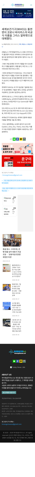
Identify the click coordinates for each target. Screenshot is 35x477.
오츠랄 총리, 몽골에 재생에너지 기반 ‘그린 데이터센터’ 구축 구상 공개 (16, 307)
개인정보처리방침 (6, 398)
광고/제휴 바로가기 (9, 392)
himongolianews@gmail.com (12, 175)
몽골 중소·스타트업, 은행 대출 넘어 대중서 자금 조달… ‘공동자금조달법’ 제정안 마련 (12, 253)
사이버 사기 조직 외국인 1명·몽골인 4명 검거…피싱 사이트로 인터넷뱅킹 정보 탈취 (16, 325)
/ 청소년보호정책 (16, 398)
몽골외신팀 (7, 44)
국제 (20, 44)
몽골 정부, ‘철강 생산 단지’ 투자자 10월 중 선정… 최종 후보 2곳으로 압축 (16, 289)
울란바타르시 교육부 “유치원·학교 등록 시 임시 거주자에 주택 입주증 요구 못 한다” (16, 270)
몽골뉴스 (24, 44)
